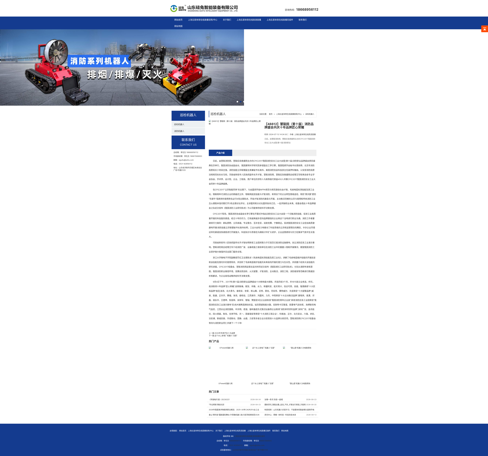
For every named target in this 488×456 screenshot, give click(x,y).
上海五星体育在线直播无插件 (280, 19)
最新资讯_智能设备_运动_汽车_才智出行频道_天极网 (285, 404)
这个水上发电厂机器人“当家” (226, 335)
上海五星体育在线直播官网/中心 (202, 19)
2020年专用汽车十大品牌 (225, 333)
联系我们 (303, 19)
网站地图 (178, 26)
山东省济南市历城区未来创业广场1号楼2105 (250, 450)
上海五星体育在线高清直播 (249, 19)
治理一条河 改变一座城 (273, 399)
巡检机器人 (179, 124)
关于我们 (227, 19)
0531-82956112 (185, 164)
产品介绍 (220, 153)
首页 (270, 114)
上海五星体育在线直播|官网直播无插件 (249, 436)
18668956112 (307, 9)
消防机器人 (179, 131)
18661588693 (196, 156)
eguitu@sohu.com (186, 160)
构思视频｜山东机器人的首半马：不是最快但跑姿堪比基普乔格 (289, 410)
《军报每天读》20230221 (219, 399)
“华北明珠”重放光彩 (216, 404)
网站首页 (178, 19)
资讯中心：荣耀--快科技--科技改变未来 (280, 415)
